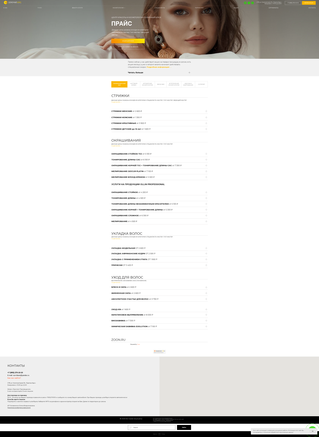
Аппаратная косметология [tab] (147, 84)
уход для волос (127, 277)
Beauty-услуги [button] (77, 8)
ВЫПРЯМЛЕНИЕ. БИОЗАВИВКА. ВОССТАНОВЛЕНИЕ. (129, 280)
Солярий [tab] (201, 84)
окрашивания (126, 140)
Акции (236, 8)
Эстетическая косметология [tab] (173, 84)
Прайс (39, 8)
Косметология (118, 8)
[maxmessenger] (252, 3)
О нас (5, 8)
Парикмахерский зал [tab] (119, 84)
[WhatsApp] (245, 3)
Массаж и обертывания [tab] (188, 84)
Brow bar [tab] (160, 84)
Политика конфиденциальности (19, 408)
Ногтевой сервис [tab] (133, 84)
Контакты (312, 8)
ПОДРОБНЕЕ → (116, 102)
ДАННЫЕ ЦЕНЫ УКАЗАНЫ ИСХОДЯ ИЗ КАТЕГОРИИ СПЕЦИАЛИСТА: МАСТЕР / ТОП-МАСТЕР (142, 144)
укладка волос (126, 233)
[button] (309, 3)
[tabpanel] (159, 95)
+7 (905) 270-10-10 (15, 372)
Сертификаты (273, 8)
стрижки (120, 96)
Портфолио (199, 8)
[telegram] (249, 3)
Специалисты (160, 8)
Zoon (138, 344)
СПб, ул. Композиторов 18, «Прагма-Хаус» (269, 2)
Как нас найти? (14, 378)
